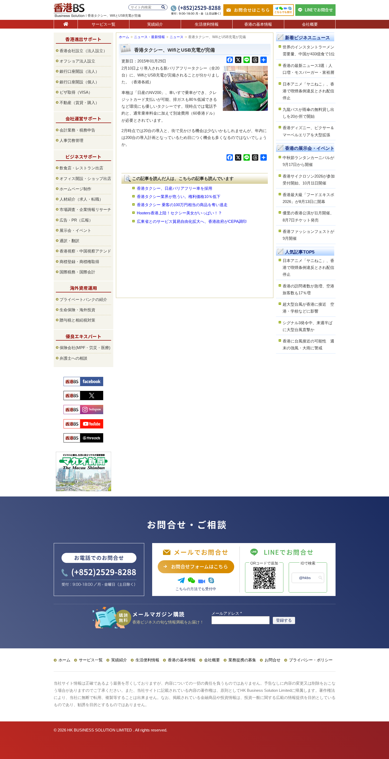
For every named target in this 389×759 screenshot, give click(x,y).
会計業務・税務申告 (77, 130)
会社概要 (310, 24)
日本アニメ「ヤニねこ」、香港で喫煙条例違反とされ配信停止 (308, 91)
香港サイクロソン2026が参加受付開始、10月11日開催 (309, 179)
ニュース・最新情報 (149, 37)
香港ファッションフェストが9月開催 (308, 235)
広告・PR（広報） (76, 220)
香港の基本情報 (258, 24)
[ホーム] (66, 24)
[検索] (163, 7)
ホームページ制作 (75, 189)
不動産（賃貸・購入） (79, 102)
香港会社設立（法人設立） (83, 50)
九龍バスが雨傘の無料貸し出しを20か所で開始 (308, 113)
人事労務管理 (71, 140)
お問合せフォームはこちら (199, 566)
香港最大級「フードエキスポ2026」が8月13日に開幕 (308, 198)
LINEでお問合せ (319, 9)
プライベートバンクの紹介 (83, 299)
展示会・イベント (75, 230)
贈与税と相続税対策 (77, 320)
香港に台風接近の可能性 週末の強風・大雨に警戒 (308, 344)
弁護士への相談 (73, 358)
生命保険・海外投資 (77, 310)
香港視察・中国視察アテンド (85, 251)
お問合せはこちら (252, 10)
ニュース (176, 37)
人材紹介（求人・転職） (81, 199)
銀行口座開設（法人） (79, 71)
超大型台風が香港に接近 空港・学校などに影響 (308, 307)
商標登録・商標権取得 (79, 261)
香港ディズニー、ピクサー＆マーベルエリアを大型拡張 (308, 131)
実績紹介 (155, 24)
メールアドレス (226, 613)
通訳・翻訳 (69, 240)
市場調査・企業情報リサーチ (85, 209)
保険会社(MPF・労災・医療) (85, 347)
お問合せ (273, 660)
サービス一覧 (103, 24)
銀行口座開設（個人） (79, 82)
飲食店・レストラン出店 (81, 168)
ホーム (124, 37)
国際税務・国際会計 (77, 272)
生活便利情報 (207, 24)
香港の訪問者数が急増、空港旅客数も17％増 (308, 289)
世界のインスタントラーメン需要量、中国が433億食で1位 (309, 50)
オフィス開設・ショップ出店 (85, 178)
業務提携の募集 (242, 660)
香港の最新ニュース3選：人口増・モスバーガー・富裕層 (308, 69)
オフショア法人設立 (77, 61)
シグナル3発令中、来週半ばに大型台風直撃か (307, 326)
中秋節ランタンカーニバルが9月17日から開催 (308, 161)
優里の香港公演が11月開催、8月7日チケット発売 (308, 216)
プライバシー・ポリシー (311, 660)
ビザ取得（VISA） (76, 92)
